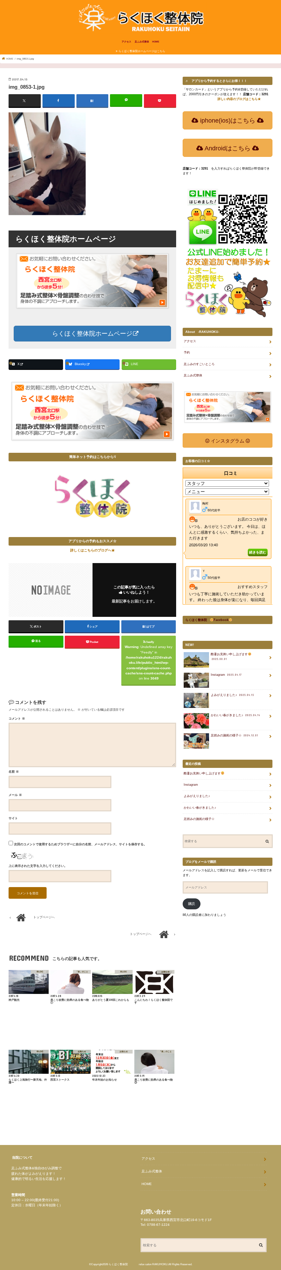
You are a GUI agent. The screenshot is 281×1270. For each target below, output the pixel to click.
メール (15, 795)
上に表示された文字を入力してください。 (38, 866)
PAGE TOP (266, 1224)
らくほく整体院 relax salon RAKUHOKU (138, 1264)
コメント (17, 718)
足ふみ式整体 (142, 41)
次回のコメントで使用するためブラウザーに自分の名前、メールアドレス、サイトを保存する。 (80, 844)
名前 (14, 771)
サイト (13, 818)
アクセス (126, 41)
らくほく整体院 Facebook (207, 620)
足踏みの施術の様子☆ (234, 735)
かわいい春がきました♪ (235, 715)
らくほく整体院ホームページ (91, 333)
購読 (191, 904)
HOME (155, 41)
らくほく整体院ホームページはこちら (142, 51)
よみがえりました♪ (232, 695)
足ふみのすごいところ (199, 364)
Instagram (226, 674)
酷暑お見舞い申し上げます (229, 656)
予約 (187, 352)
